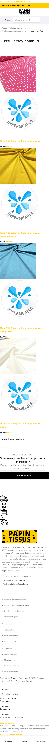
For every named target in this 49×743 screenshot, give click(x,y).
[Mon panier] (45, 19)
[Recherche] (37, 20)
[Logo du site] (24, 12)
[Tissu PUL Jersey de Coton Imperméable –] (18, 74)
